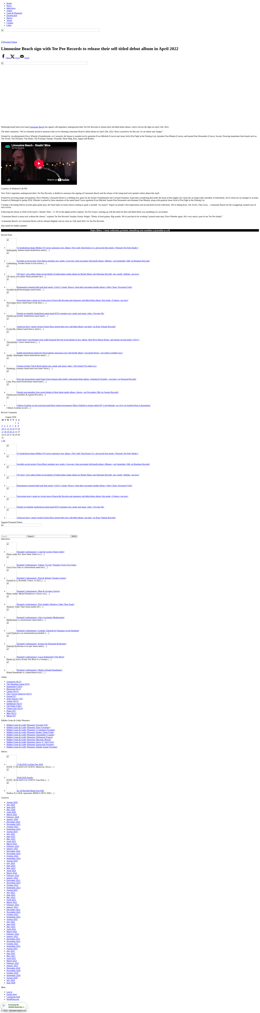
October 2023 (12, 885)
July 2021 (10, 951)
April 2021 (11, 958)
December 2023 (13, 880)
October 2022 (12, 914)
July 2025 (10, 834)
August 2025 (12, 831)
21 (13, 432)
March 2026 (11, 814)
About (9, 20)
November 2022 (13, 912)
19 (8, 432)
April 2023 (11, 900)
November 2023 (13, 883)
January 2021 (12, 966)
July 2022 (10, 922)
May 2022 (10, 927)
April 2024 (11, 870)
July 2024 (10, 863)
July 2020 (10, 980)
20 (11, 432)
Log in (9, 992)
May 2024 (10, 868)
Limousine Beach (36, 127)
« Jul (3, 440)
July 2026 (10, 805)
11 (5, 429)
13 (11, 429)
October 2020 (12, 973)
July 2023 (10, 892)
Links (8, 25)
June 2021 (10, 953)
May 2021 (10, 956)
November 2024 (13, 853)
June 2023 (10, 895)
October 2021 (12, 944)
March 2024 (11, 873)
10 (2, 429)
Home (9, 3)
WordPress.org (12, 999)
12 (8, 429)
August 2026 (12, 802)
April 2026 (11, 812)
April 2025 (11, 841)
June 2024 (10, 866)
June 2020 (10, 983)
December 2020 (13, 968)
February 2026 (12, 817)
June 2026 (10, 807)
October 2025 (12, 827)
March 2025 (11, 844)
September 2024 (13, 858)
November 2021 (13, 941)
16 (19, 429)
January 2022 (12, 936)
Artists (9, 10)
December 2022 (13, 909)
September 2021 (13, 946)
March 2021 (11, 961)
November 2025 (13, 824)
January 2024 (12, 878)
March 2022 (11, 931)
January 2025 (12, 849)
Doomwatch (11, 15)
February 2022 (12, 934)
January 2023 (12, 907)
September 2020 (13, 975)
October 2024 (12, 856)
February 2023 (12, 905)
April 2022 (11, 929)
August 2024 (12, 861)
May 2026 (10, 810)
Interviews (10, 8)
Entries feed (11, 994)
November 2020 (13, 970)
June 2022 (10, 924)
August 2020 (12, 978)
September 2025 (13, 829)
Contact (9, 23)
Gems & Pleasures (14, 13)
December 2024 (13, 851)
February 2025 (12, 846)
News (9, 6)
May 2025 (10, 839)
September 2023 (13, 888)
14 (13, 429)
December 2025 (13, 822)
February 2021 (12, 963)
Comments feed (13, 997)
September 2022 (13, 917)
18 (5, 432)
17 (2, 432)
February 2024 (12, 875)
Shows (9, 18)
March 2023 (11, 902)
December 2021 (13, 939)
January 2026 (12, 819)
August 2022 (12, 919)
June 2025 (10, 836)
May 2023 (10, 897)
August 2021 (12, 948)
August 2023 (12, 890)
